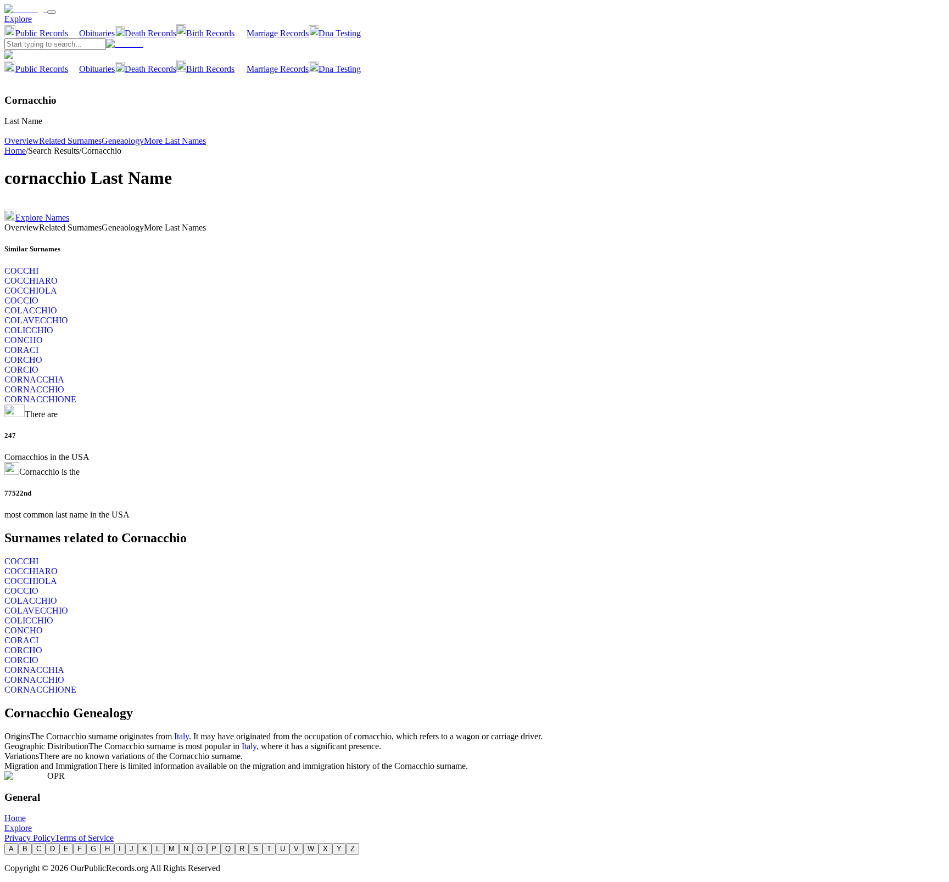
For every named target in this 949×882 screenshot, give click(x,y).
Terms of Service (84, 837)
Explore (18, 19)
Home (15, 150)
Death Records (150, 33)
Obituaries (97, 33)
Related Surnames (70, 140)
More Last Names (175, 140)
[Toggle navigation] (51, 12)
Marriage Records (278, 33)
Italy (181, 736)
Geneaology (123, 140)
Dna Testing (340, 33)
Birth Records (210, 33)
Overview (21, 140)
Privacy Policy (29, 837)
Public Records (41, 33)
